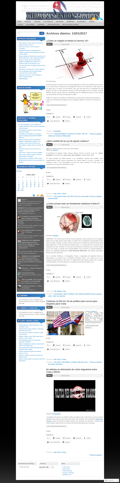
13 (34, 182)
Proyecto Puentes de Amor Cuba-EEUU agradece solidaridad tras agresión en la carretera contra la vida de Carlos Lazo (29, 61)
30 (19, 188)
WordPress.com (67, 474)
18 (26, 184)
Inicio (19, 21)
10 (22, 182)
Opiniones (70, 21)
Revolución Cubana (71, 24)
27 (34, 186)
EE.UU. (59, 193)
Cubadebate (57, 413)
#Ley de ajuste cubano (60, 196)
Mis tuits (19, 171)
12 (30, 182)
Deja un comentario (96, 133)
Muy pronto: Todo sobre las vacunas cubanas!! (31, 69)
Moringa (41, 24)
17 (22, 184)
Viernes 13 (59, 135)
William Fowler (66, 135)
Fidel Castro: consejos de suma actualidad (30, 152)
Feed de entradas (67, 471)
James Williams (66, 362)
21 (38, 184)
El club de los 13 (71, 133)
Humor (91, 21)
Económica (81, 21)
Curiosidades (57, 131)
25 (26, 186)
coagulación (71, 294)
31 (22, 188)
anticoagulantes (58, 294)
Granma (23, 295)
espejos (79, 133)
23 (19, 186)
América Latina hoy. (29, 308)
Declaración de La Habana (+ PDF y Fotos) (30, 158)
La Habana (74, 362)
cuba (68, 196)
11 (26, 182)
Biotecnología (54, 24)
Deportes (60, 21)
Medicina (59, 291)
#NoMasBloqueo (23, 78)
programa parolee (52, 198)
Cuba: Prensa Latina (29, 321)
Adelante (55, 235)
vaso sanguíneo (61, 296)
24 (22, 186)
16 (19, 184)
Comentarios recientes (42, 195)
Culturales (48, 21)
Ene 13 (49, 44)
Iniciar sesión (66, 469)
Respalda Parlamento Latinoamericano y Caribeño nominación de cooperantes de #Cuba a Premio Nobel (31, 52)
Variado (37, 21)
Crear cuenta (66, 467)
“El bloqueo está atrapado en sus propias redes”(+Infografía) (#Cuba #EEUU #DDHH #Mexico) (30, 135)
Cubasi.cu (94, 311)
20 (34, 184)
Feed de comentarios (68, 472)
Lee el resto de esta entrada (57, 105)
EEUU (72, 196)
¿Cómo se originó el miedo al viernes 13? (67, 41)
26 (30, 186)
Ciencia (20, 24)
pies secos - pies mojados (82, 196)
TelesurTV (55, 150)
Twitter (100, 19)
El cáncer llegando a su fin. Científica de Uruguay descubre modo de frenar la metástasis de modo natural (32, 126)
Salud (64, 291)
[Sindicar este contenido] (19, 295)
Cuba (55, 193)
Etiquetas (34, 195)
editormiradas (65, 44)
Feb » (22, 190)
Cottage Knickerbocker (60, 133)
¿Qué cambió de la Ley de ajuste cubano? (67, 141)
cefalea (65, 294)
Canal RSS (94, 19)
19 (30, 184)
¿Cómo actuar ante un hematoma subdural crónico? (73, 203)
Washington (59, 364)
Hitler (83, 133)
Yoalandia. (30, 24)
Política (28, 21)
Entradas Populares (38, 195)
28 (38, 186)
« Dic (18, 190)
